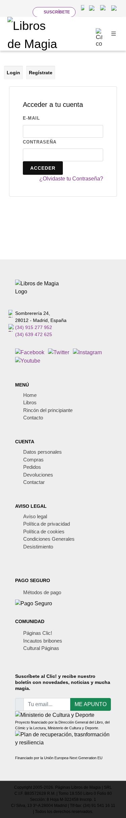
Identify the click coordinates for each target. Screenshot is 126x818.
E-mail (31, 118)
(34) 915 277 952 (33, 327)
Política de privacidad (46, 524)
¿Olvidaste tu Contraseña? (71, 178)
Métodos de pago (42, 592)
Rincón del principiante (48, 410)
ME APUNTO (91, 704)
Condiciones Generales (49, 539)
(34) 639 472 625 (33, 334)
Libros (30, 402)
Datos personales (42, 452)
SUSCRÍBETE (57, 12)
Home (30, 395)
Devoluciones (38, 475)
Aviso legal (35, 516)
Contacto (33, 417)
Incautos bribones (42, 641)
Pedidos (32, 467)
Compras (33, 459)
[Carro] (99, 33)
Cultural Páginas (41, 648)
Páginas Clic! (37, 633)
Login (13, 72)
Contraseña (39, 142)
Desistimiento (38, 546)
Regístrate (40, 72)
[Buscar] (21, 11)
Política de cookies (44, 531)
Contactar (34, 482)
